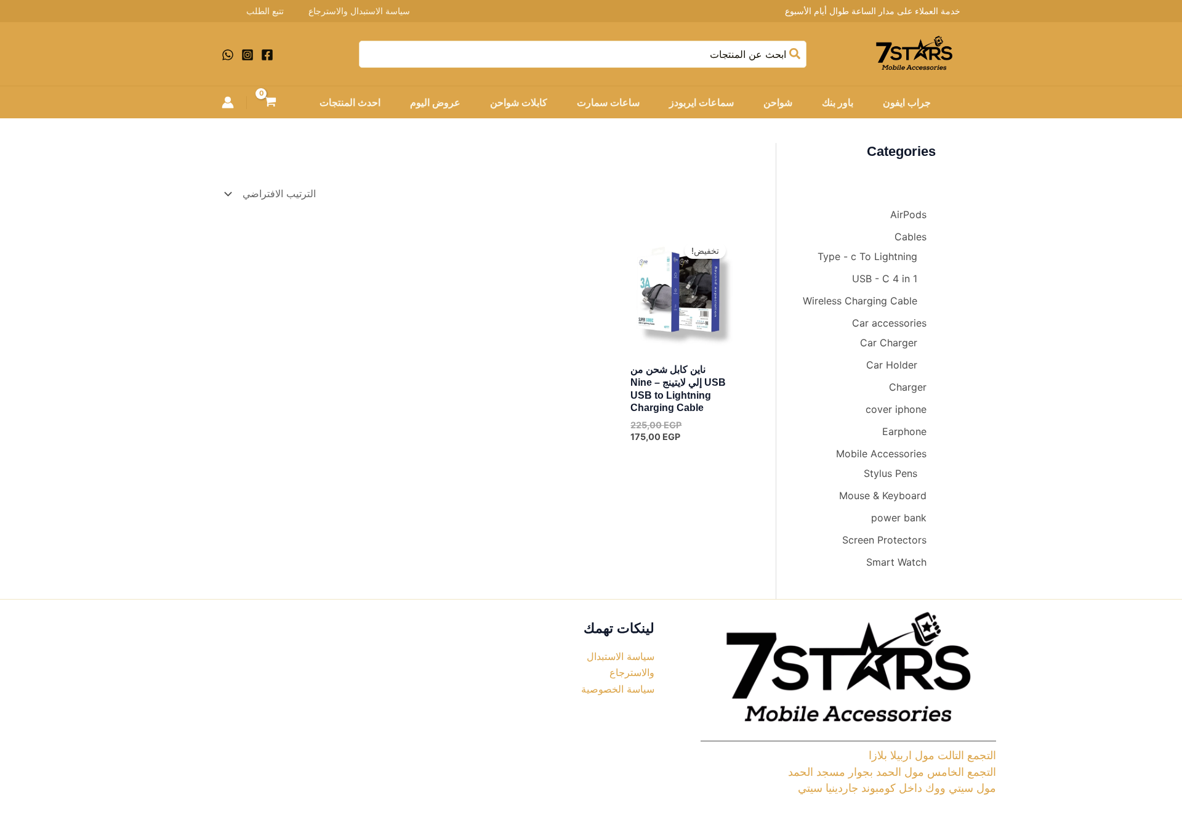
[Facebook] (267, 55)
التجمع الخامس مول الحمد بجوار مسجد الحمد (892, 771)
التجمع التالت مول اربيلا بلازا (932, 755)
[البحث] (794, 54)
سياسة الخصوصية (617, 689)
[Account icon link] (228, 102)
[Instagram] (247, 55)
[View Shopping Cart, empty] (270, 103)
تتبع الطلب (265, 11)
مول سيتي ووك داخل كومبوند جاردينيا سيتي (897, 787)
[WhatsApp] (228, 55)
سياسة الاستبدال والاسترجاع (359, 11)
